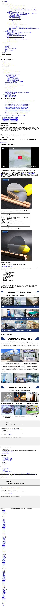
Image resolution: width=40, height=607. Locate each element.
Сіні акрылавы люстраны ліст (14, 15)
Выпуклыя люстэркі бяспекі (14, 26)
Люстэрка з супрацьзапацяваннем (11, 90)
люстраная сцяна (13, 474)
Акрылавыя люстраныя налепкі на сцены (14, 22)
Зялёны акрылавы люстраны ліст (14, 20)
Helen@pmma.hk (11, 451)
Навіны (3, 53)
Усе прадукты (18, 475)
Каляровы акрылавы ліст (9, 70)
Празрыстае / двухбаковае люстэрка (8, 64)
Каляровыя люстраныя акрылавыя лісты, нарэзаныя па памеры (16, 113)
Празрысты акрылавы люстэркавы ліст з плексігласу (16, 5)
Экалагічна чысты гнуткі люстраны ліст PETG (15, 33)
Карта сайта (31, 473)
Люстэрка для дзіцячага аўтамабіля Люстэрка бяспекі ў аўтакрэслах (21, 27)
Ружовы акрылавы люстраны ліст (15, 16)
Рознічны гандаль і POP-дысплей (10, 48)
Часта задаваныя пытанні (6, 54)
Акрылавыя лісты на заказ (11, 38)
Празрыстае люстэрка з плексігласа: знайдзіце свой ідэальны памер (16, 105)
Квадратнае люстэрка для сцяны (14, 23)
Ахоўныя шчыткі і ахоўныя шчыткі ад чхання (13, 71)
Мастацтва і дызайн (8, 43)
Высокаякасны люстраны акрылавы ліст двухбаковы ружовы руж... (17, 102)
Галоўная (4, 3)
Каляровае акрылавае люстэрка (10, 75)
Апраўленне (7, 46)
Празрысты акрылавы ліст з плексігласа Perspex (15, 37)
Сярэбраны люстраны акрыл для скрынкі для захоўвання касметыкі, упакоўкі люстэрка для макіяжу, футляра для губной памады (22, 8)
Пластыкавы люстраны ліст (9, 31)
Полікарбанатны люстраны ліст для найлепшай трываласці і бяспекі (19, 32)
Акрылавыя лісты (8, 36)
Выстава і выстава (8, 45)
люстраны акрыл (13, 475)
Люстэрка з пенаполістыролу (10, 87)
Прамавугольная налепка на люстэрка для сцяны (17, 24)
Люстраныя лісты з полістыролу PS (13, 34)
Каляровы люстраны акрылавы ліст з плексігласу (15, 12)
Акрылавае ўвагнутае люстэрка (12, 30)
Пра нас (3, 52)
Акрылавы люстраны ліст (7, 63)
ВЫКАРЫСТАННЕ (6, 42)
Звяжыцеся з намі (5, 55)
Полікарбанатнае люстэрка (9, 89)
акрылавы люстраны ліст (4, 475)
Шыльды (6, 49)
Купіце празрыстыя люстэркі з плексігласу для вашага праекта (16, 108)
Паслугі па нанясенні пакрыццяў (12, 41)
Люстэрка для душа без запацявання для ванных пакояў (16, 35)
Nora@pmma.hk (5, 451)
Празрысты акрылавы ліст (9, 69)
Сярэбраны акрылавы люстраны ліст (15, 6)
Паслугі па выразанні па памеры (12, 40)
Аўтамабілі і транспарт (9, 50)
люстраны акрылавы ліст (20, 474)
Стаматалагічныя (8, 44)
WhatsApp (2, 477)
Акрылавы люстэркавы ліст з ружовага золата (17, 18)
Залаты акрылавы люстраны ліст (14, 17)
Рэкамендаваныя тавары (24, 473)
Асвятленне (7, 47)
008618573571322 (5, 453)
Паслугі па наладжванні (6, 94)
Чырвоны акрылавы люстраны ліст (15, 19)
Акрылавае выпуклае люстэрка (12, 25)
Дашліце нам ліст (3, 142)
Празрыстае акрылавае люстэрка (10, 73)
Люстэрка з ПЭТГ (8, 88)
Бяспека (6, 51)
